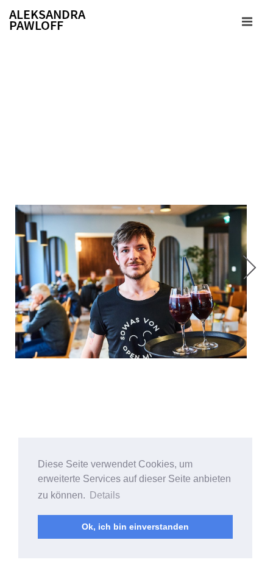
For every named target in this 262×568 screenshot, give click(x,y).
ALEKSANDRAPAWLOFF (47, 19)
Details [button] (105, 495)
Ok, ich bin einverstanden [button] (135, 526)
